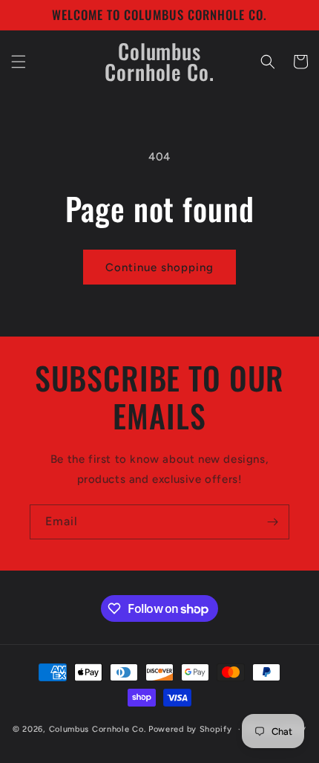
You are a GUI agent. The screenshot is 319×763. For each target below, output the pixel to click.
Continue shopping (159, 267)
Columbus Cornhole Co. (98, 729)
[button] (18, 61)
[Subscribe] (272, 521)
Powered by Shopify (190, 729)
